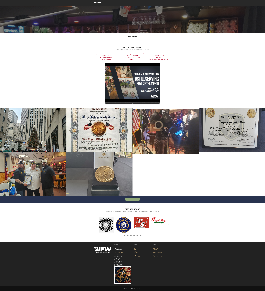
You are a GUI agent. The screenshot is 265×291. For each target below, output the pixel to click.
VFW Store (155, 255)
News (135, 254)
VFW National (156, 254)
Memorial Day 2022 (158, 55)
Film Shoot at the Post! (159, 54)
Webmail (155, 249)
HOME (124, 3)
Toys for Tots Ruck (132, 59)
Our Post (158, 57)
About (135, 249)
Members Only (137, 256)
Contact (135, 255)
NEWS (153, 3)
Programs (136, 251)
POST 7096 (108, 3)
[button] (96, 225)
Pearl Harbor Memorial (106, 59)
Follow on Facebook (157, 252)
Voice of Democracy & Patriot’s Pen (158, 59)
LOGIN (167, 3)
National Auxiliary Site (158, 256)
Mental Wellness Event (106, 57)
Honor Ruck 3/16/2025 (106, 55)
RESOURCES (146, 3)
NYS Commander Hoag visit (132, 57)
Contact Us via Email (118, 252)
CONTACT (161, 3)
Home (135, 248)
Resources (136, 252)
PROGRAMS (137, 3)
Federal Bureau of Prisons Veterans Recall (132, 54)
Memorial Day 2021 (132, 55)
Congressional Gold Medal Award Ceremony (106, 54)
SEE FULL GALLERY (132, 199)
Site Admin (155, 248)
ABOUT (129, 3)
